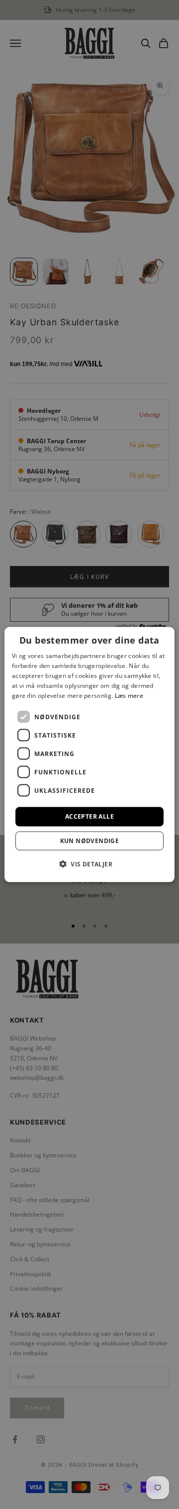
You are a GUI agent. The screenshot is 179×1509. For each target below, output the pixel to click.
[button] (89, 863)
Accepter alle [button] (89, 816)
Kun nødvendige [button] (89, 840)
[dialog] (89, 754)
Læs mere (129, 695)
